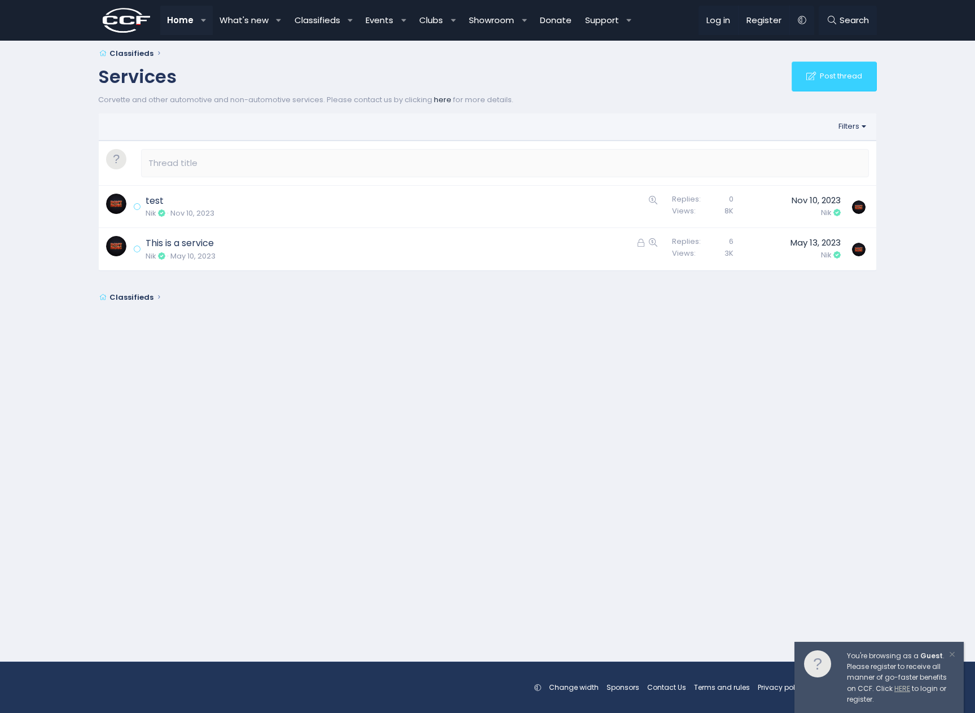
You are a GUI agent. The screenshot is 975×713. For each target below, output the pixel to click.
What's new (244, 20)
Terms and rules (722, 687)
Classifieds (317, 20)
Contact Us (666, 687)
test (155, 200)
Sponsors (623, 687)
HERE (902, 688)
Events (379, 20)
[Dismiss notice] (951, 655)
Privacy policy (781, 687)
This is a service (180, 243)
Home (180, 20)
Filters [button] (848, 126)
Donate (556, 20)
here (442, 99)
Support (602, 20)
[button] (204, 20)
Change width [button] (574, 687)
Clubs (431, 20)
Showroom (491, 20)
